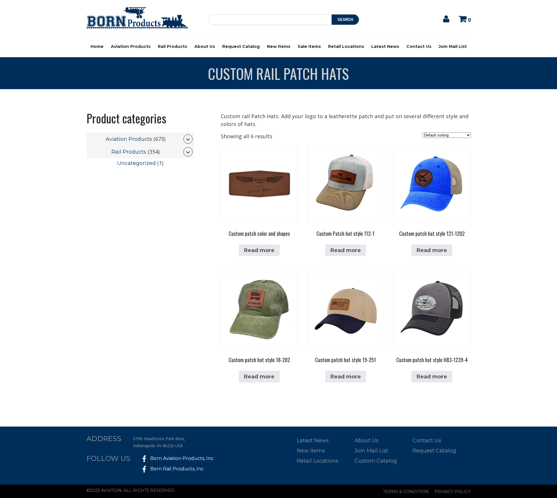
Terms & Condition (406, 491)
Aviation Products (131, 46)
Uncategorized (136, 163)
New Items (278, 46)
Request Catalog (241, 46)
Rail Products (172, 46)
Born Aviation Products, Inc (181, 458)
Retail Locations (346, 46)
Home (97, 46)
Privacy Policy (453, 491)
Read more (259, 250)
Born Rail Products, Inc (176, 469)
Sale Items (309, 46)
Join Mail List (453, 46)
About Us (204, 46)
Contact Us (418, 46)
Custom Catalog (376, 461)
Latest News (385, 46)
